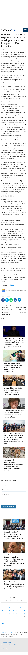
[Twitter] (7, 300)
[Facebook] (3, 300)
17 (2, 613)
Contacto (4, 647)
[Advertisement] (14, 14)
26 (10, 616)
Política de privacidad (7, 649)
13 (13, 610)
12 (9, 610)
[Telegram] (19, 300)
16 (24, 610)
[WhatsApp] (11, 300)
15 (20, 610)
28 (17, 616)
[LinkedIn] (15, 300)
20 (13, 613)
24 (2, 616)
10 (2, 610)
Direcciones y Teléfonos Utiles (9, 645)
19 (9, 613)
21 (16, 613)
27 (13, 616)
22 (20, 613)
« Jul (2, 624)
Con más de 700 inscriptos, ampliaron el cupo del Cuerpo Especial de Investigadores (7, 310)
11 (5, 610)
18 (5, 613)
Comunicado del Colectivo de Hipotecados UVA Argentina (21, 310)
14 (16, 610)
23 (24, 613)
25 (6, 616)
